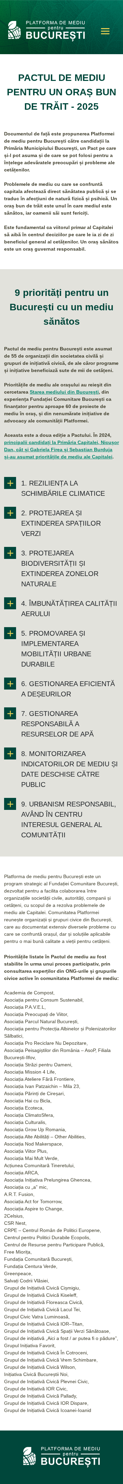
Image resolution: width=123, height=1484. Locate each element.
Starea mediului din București (64, 392)
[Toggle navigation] (105, 31)
